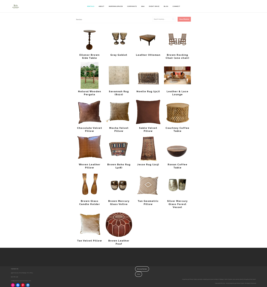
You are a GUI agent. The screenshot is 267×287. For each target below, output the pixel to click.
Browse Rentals (142, 269)
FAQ (138, 274)
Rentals (79, 19)
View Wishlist (184, 19)
